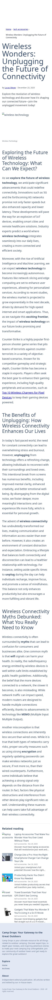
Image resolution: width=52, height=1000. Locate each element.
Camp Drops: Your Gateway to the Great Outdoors (25, 7)
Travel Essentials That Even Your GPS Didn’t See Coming (30, 894)
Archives (6, 968)
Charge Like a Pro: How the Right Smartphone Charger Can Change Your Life (31, 858)
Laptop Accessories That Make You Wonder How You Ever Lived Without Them (31, 837)
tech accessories (20, 29)
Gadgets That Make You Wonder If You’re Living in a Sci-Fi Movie (31, 911)
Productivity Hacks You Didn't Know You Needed (29, 877)
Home (8, 29)
